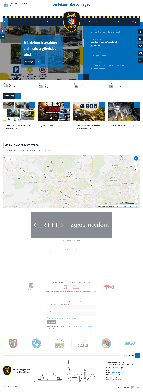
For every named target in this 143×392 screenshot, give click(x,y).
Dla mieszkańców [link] (94, 22)
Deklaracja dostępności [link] (113, 379)
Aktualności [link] (25, 22)
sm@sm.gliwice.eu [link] (118, 372)
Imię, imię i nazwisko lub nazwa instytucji (58, 304)
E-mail (49, 311)
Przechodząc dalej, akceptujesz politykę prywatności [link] (63, 318)
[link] (2, 31)
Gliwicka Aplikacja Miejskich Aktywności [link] (71, 250)
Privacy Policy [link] (81, 326)
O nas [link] (48, 22)
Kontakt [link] (117, 22)
